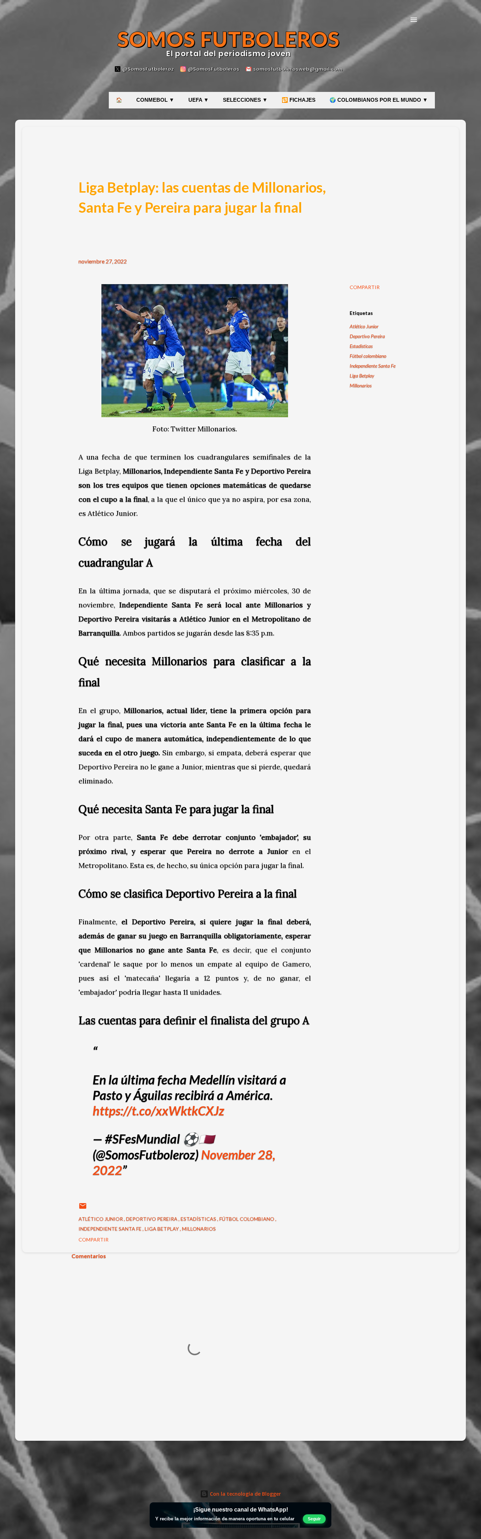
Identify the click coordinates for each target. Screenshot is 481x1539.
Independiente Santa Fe (372, 366)
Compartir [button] (365, 287)
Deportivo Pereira (367, 336)
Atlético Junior (364, 326)
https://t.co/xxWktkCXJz (158, 1110)
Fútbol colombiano (368, 356)
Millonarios (360, 385)
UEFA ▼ (198, 100)
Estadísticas (361, 346)
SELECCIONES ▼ (245, 100)
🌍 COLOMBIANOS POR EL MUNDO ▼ (379, 100)
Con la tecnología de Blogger (244, 1493)
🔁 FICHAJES (299, 100)
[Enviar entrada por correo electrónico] (83, 1208)
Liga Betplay (362, 376)
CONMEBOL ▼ (155, 100)
